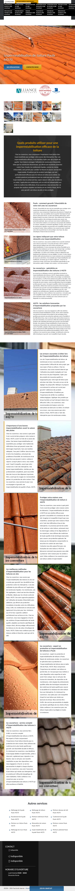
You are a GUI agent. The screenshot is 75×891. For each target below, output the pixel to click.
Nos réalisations (13, 67)
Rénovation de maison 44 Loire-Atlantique (62, 13)
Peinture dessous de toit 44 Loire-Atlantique (19, 13)
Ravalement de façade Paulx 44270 (18, 818)
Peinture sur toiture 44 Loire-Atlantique (51, 13)
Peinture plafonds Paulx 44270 (60, 831)
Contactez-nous (32, 67)
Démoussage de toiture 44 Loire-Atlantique (8, 13)
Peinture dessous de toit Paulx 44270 (60, 811)
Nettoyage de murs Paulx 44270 (19, 831)
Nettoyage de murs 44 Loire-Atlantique (30, 6)
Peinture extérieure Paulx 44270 (40, 818)
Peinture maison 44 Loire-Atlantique (19, 6)
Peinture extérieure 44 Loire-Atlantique (30, 13)
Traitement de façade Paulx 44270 (60, 818)
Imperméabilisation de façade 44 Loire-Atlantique (41, 6)
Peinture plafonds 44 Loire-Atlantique (62, 6)
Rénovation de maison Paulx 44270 (39, 825)
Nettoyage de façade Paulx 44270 (17, 811)
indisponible (10, 2)
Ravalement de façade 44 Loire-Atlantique (8, 6)
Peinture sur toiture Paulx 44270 (19, 825)
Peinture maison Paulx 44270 (60, 825)
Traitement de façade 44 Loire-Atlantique (40, 13)
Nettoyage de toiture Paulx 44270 (38, 811)
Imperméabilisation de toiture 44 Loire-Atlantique (52, 6)
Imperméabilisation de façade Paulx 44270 (39, 831)
